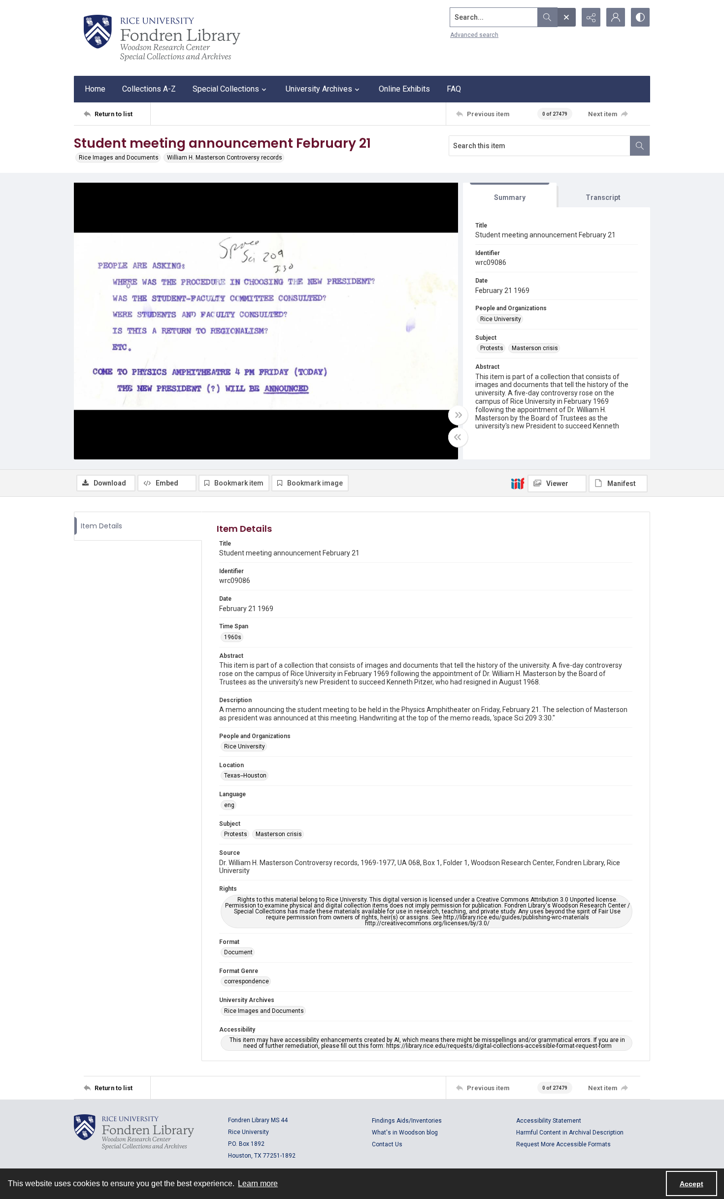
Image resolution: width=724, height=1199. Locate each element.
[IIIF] (518, 483)
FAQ (454, 89)
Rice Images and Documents (119, 157)
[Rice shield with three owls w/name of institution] (162, 38)
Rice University (500, 319)
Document (238, 952)
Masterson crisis (535, 348)
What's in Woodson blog (405, 1132)
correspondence (246, 981)
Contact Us (387, 1144)
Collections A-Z (149, 89)
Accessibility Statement (548, 1120)
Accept (691, 1184)
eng (229, 805)
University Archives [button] (319, 89)
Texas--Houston (245, 775)
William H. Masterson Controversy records (224, 157)
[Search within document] (640, 146)
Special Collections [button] (226, 89)
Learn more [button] (258, 1183)
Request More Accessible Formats (563, 1144)
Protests (491, 348)
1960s (232, 637)
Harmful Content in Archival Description (570, 1132)
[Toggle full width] (458, 415)
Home (95, 89)
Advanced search (474, 35)
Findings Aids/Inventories (407, 1120)
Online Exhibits (404, 89)
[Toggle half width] (458, 437)
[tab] (510, 195)
